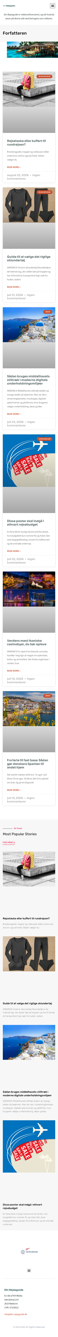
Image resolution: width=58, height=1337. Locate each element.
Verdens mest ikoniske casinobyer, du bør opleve (26, 642)
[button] (52, 5)
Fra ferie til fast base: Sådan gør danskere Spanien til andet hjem (27, 763)
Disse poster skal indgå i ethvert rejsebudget (25, 522)
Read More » (14, 167)
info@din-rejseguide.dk (15, 1314)
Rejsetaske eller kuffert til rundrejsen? (26, 142)
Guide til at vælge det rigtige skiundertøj (28, 258)
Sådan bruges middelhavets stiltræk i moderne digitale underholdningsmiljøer (28, 380)
